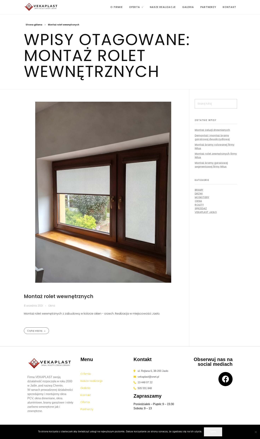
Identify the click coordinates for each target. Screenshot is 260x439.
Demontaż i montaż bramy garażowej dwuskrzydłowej (212, 137)
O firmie (85, 374)
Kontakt (85, 395)
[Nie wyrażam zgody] (255, 432)
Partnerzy (86, 409)
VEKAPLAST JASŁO (206, 212)
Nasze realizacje (91, 381)
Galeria (85, 388)
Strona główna (34, 24)
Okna (51, 305)
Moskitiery (202, 197)
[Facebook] (225, 379)
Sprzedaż (201, 208)
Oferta (84, 402)
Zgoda (213, 432)
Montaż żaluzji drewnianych (212, 130)
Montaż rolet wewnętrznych (58, 296)
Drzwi (199, 193)
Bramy (199, 190)
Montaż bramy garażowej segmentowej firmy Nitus (211, 164)
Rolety (199, 205)
